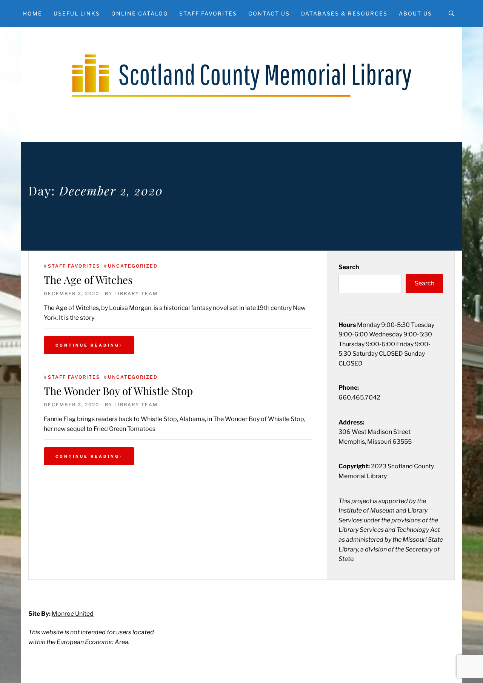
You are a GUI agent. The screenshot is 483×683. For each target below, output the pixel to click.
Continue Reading (87, 345)
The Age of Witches (88, 280)
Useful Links (77, 13)
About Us (415, 13)
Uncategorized (133, 266)
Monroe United (73, 613)
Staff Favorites (208, 13)
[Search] (451, 13)
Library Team (136, 293)
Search (348, 267)
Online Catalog (139, 13)
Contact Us (269, 13)
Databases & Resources (344, 13)
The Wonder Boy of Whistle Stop (118, 391)
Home (32, 13)
